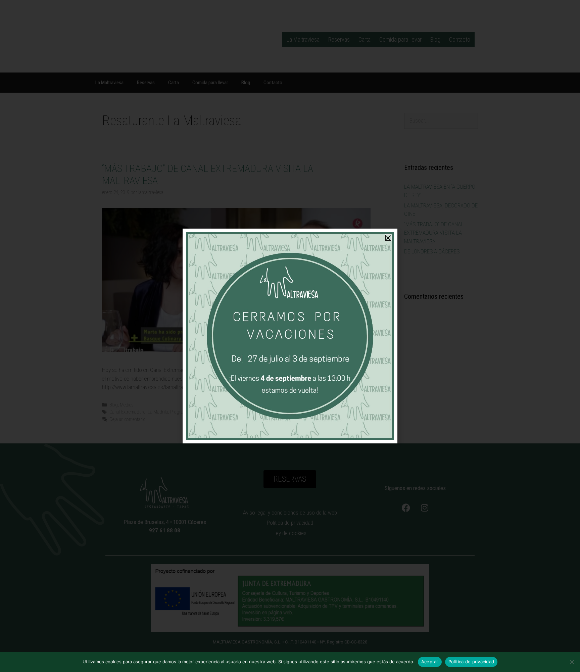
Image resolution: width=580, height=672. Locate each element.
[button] (388, 237)
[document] (290, 336)
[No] (571, 662)
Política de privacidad (471, 661)
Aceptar (429, 661)
